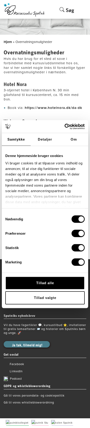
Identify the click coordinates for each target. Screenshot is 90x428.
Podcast (16, 379)
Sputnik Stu (41, 422)
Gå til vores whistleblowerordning (29, 402)
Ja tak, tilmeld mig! (27, 345)
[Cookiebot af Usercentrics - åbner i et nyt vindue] (65, 126)
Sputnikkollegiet (18, 422)
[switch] (78, 233)
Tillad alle (45, 283)
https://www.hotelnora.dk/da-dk (54, 108)
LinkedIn (16, 371)
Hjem (8, 42)
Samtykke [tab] (16, 139)
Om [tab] (74, 139)
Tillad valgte (45, 298)
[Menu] (84, 13)
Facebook (17, 364)
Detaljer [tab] (45, 139)
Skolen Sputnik (63, 422)
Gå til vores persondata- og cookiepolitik (34, 395)
